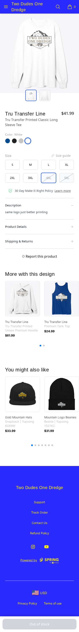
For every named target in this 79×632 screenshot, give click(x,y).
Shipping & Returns (19, 241)
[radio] (12, 165)
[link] (22, 298)
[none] (61, 156)
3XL (30, 178)
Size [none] (8, 155)
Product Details (16, 227)
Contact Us (39, 523)
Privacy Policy (27, 603)
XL (66, 165)
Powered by (28, 560)
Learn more (63, 191)
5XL (66, 178)
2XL (12, 178)
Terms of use (53, 603)
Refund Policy (39, 533)
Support (39, 502)
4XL (48, 178)
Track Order (39, 512)
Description (13, 205)
